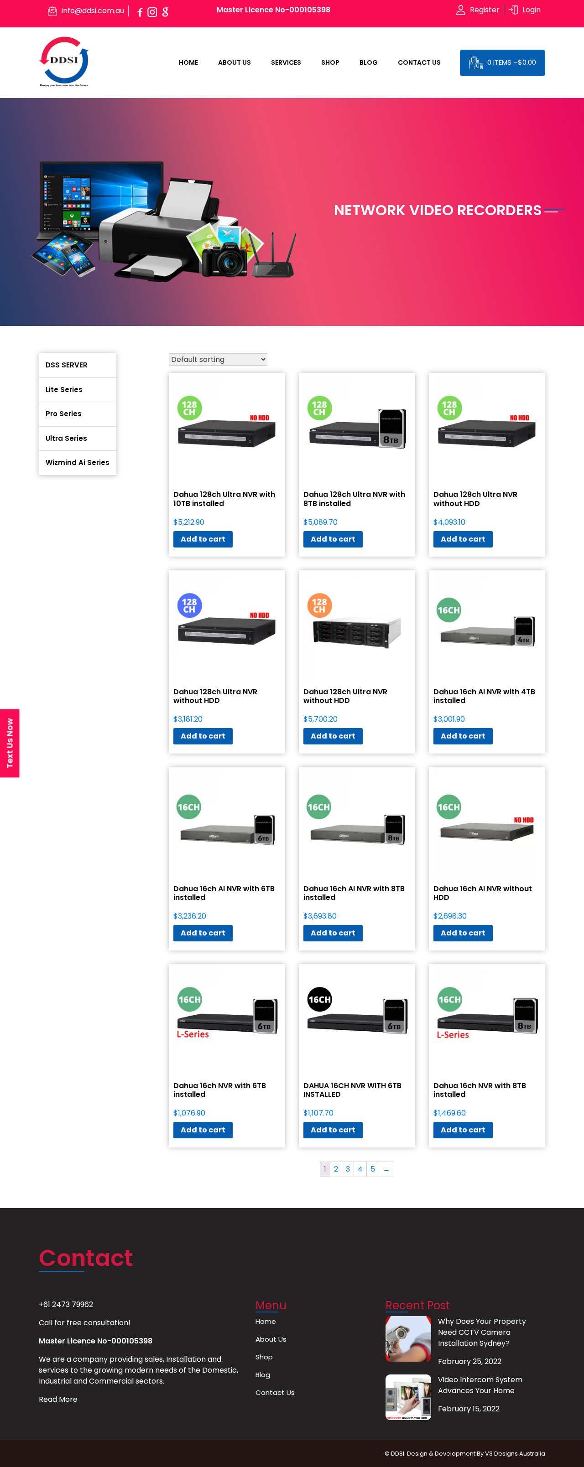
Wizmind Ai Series (78, 462)
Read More (58, 1399)
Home (188, 62)
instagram (152, 11)
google (165, 11)
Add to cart (203, 539)
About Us (234, 62)
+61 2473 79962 (66, 1304)
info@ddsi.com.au (93, 10)
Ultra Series (66, 438)
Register (485, 10)
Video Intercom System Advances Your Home (480, 1385)
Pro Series (64, 413)
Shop (330, 62)
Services (286, 62)
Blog (369, 62)
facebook (139, 11)
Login (531, 10)
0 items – (511, 62)
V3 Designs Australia (515, 1453)
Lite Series (64, 389)
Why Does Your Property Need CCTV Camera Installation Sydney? (482, 1332)
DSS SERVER (67, 365)
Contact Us (419, 62)
